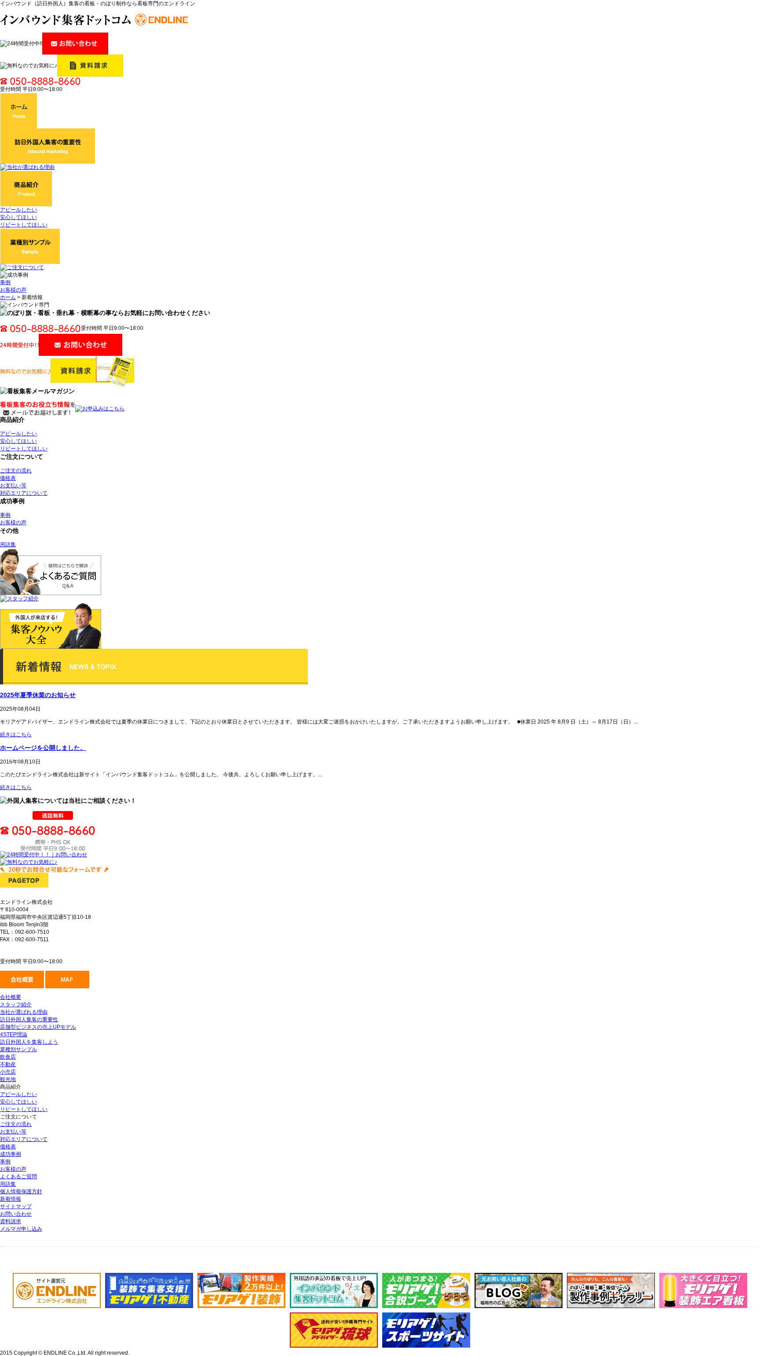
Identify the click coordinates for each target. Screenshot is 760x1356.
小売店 (8, 1072)
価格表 (8, 478)
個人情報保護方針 (21, 1191)
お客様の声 (13, 290)
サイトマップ (16, 1206)
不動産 (8, 1064)
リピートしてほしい (24, 225)
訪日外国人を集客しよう (29, 1042)
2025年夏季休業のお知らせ (38, 694)
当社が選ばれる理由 (24, 1012)
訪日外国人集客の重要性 (29, 1019)
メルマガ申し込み (21, 1229)
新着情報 (10, 1199)
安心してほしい (18, 217)
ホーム (8, 297)
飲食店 (8, 1057)
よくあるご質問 (18, 1176)
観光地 (8, 1079)
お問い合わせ (16, 1214)
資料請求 (10, 1221)
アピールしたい (18, 210)
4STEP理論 (13, 1034)
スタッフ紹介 (16, 1004)
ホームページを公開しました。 (43, 747)
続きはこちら (16, 734)
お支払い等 (13, 485)
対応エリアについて (24, 493)
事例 (5, 282)
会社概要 (10, 997)
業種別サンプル (18, 1049)
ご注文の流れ (16, 471)
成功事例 (10, 1154)
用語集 (8, 544)
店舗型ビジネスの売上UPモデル (38, 1027)
